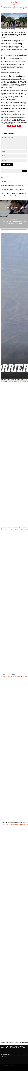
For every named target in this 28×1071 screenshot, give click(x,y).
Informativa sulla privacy (5, 1054)
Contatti (2, 1052)
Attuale (12, 197)
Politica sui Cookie (4, 1056)
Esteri (14, 4)
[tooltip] (8, 126)
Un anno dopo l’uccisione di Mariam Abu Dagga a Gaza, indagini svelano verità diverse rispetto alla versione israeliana (13, 185)
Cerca (2, 168)
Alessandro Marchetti (18, 10)
